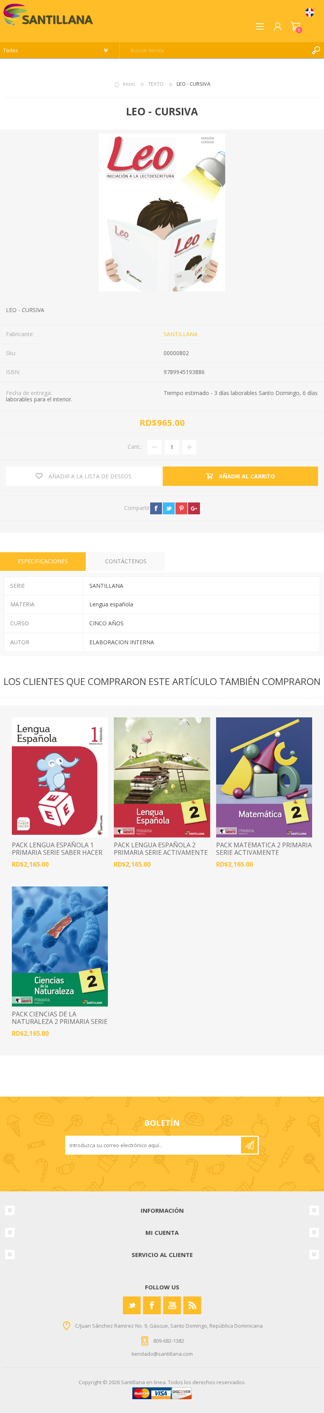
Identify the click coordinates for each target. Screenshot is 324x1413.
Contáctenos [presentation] (126, 561)
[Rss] (192, 1305)
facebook (156, 508)
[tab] (43, 561)
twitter (169, 508)
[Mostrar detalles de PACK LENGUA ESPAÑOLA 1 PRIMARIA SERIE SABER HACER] (60, 777)
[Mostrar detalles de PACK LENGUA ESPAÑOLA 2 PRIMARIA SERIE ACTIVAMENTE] (162, 777)
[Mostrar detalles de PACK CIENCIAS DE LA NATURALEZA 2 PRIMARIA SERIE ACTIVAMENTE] (60, 946)
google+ (194, 508)
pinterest (181, 508)
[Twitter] (132, 1305)
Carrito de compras (295, 26)
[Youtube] (172, 1305)
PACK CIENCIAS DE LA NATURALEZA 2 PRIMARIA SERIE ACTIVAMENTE (59, 1021)
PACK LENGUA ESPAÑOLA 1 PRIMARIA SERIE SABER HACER (57, 848)
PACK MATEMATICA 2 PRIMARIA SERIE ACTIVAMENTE (264, 848)
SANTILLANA (181, 334)
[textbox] (214, 50)
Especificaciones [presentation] (43, 561)
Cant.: (135, 446)
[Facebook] (152, 1305)
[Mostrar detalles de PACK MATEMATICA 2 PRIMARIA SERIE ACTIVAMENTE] (264, 777)
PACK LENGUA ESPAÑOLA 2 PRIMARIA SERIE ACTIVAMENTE (161, 848)
